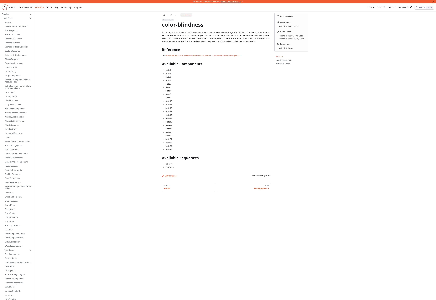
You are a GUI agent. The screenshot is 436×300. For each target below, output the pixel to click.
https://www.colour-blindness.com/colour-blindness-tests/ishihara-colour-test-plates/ (203, 55)
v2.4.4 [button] (370, 7)
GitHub (380, 7)
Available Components (283, 60)
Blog (56, 7)
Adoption (78, 7)
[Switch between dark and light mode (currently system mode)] (411, 7)
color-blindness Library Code (291, 39)
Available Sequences (283, 63)
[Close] (433, 1)
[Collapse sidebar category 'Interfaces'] (30, 18)
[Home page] (164, 15)
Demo (390, 7)
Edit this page (170, 176)
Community (66, 7)
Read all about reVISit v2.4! (231, 1)
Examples (402, 7)
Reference (39, 7)
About (49, 7)
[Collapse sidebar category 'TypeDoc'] (30, 14)
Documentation (25, 7)
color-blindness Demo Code (291, 36)
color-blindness (286, 48)
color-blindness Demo (288, 26)
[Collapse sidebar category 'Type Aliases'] (30, 250)
